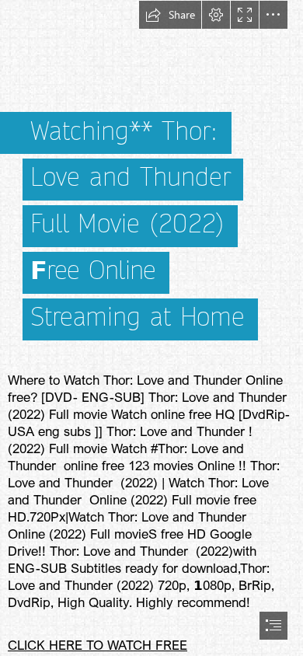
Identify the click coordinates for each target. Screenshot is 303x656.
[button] (170, 15)
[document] (151, 328)
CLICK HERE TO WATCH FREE (97, 645)
